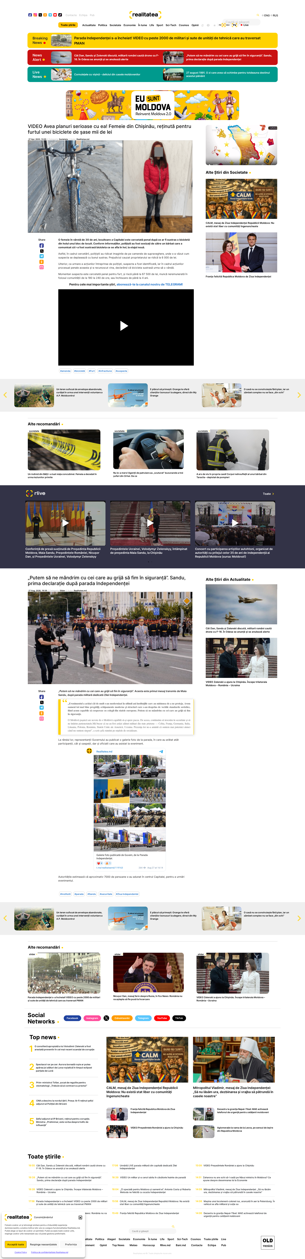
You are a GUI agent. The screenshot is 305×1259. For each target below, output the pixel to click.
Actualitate (89, 25)
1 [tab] (148, 561)
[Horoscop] (202, 25)
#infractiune (105, 370)
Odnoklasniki (41, 262)
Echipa (83, 15)
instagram (35, 15)
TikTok (179, 1018)
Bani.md (181, 1245)
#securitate (106, 894)
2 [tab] (151, 561)
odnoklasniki (45, 15)
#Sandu (92, 894)
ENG (267, 15)
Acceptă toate (15, 1244)
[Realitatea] (165, 15)
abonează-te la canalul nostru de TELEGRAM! (150, 284)
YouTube (162, 1018)
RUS (275, 15)
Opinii (195, 25)
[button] (80, 1217)
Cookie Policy (21, 1252)
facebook (30, 15)
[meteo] (215, 25)
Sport (159, 25)
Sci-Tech (171, 25)
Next (302, 392)
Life (151, 25)
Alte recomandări (44, 424)
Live (246, 24)
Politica (102, 25)
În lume (142, 25)
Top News (118, 1245)
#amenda (65, 370)
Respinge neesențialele (43, 1244)
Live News (37, 74)
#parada (79, 894)
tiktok (60, 15)
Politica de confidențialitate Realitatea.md (49, 1252)
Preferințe (71, 1244)
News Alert (37, 57)
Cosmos (184, 25)
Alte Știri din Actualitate (228, 579)
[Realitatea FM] (224, 24)
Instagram (92, 1018)
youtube (55, 15)
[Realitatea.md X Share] (42, 251)
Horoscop (149, 1245)
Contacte (71, 15)
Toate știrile (68, 25)
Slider (62, 590)
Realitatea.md (83, 139)
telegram (50, 15)
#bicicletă (79, 370)
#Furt (92, 370)
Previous (2, 392)
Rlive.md (165, 1245)
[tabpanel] (65, 530)
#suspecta (121, 370)
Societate (115, 25)
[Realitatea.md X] (40, 15)
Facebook (41, 245)
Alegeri (111, 1239)
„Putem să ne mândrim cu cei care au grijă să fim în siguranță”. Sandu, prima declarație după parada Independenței (107, 580)
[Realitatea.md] (267, 1242)
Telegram (41, 256)
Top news (42, 1037)
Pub (92, 15)
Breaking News (40, 40)
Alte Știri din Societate (227, 172)
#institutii (65, 894)
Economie (130, 25)
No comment (87, 1245)
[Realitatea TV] (234, 24)
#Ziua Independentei (127, 894)
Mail (41, 267)
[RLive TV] (35, 493)
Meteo (133, 1245)
